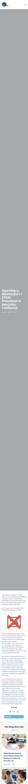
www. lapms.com (17, 643)
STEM (8, 649)
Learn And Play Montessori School (11, 634)
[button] (25, 4)
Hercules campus (9, 608)
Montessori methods (14, 647)
